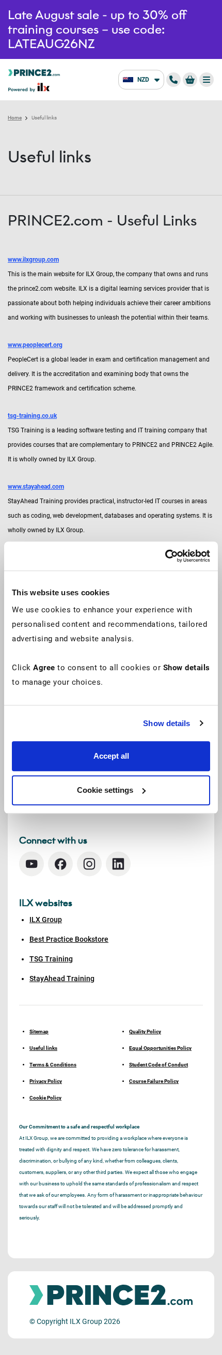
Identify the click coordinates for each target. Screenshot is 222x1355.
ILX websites (45, 903)
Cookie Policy (45, 1098)
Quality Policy (145, 1031)
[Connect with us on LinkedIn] (118, 864)
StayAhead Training (61, 978)
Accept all (111, 755)
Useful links (43, 1048)
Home (15, 118)
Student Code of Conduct (158, 1064)
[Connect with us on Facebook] (60, 864)
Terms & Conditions (52, 1064)
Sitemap (39, 1031)
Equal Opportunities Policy (160, 1048)
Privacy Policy (45, 1081)
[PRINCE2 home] (34, 72)
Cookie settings (105, 790)
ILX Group (45, 919)
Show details (166, 723)
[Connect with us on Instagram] (89, 864)
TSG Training (51, 959)
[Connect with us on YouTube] (31, 864)
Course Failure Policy (154, 1081)
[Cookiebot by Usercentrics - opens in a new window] (165, 556)
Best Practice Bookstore (68, 939)
